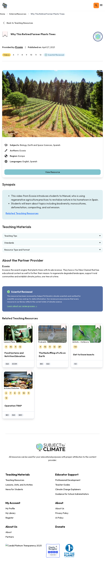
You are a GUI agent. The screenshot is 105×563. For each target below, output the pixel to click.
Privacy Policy (61, 513)
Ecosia (19, 47)
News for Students (14, 489)
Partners (9, 536)
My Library (10, 513)
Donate (60, 526)
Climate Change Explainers (68, 489)
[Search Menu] (96, 5)
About (8, 532)
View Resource (52, 172)
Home (2, 14)
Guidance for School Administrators (72, 494)
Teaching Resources (14, 480)
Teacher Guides (62, 484)
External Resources (17, 14)
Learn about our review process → (22, 306)
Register (9, 517)
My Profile (10, 508)
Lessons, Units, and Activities (19, 484)
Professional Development (67, 480)
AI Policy (59, 517)
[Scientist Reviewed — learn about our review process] (98, 36)
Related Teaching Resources (22, 213)
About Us (59, 508)
